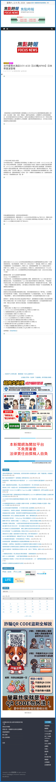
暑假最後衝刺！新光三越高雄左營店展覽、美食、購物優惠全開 (19, 515)
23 (32, 609)
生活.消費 (6, 63)
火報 (46, 754)
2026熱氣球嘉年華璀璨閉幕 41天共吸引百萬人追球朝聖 (18, 508)
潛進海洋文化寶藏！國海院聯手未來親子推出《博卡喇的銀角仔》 (20, 534)
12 (3, 606)
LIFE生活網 (48, 734)
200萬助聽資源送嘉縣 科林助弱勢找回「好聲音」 (16, 539)
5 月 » (30, 616)
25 (47, 609)
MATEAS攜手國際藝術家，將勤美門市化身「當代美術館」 (18, 536)
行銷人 (46, 749)
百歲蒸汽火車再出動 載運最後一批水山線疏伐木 (18, 374)
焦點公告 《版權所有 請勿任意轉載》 (12, 729)
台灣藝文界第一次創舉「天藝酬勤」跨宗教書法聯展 (37, 377)
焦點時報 (27, 9)
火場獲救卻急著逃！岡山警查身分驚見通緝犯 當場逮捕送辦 (19, 554)
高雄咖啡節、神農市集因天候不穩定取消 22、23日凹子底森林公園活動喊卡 (23, 480)
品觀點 (46, 746)
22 (25, 609)
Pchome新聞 (48, 731)
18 (47, 606)
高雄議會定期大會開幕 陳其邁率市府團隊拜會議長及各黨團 (19, 513)
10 (40, 604)
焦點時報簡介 (6, 732)
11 (47, 604)
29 (25, 612)
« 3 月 (26, 616)
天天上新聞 (48, 743)
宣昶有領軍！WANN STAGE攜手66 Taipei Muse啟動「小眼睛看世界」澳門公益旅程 (25, 490)
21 (18, 609)
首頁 (3, 743)
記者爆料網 (48, 765)
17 (40, 606)
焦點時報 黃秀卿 (17, 71)
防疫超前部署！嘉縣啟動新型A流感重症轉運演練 (15, 541)
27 (11, 612)
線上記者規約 (6, 737)
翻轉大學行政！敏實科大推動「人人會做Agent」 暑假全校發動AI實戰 (21, 521)
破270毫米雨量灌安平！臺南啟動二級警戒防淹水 (15, 478)
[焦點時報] (4, 28)
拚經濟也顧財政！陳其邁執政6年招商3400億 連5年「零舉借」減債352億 (23, 549)
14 (18, 606)
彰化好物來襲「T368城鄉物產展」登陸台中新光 (15, 531)
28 (18, 612)
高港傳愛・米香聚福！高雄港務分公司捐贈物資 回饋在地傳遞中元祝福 (21, 544)
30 (32, 612)
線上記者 (4, 734)
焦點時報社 (13, 331)
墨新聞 (46, 751)
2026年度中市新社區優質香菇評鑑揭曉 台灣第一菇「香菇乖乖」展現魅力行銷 (23, 499)
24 (40, 609)
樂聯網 (46, 759)
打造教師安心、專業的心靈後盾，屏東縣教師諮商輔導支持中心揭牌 (21, 510)
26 (3, 612)
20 (11, 609)
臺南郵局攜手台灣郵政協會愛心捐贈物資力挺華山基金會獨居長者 (20, 546)
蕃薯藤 (46, 728)
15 (25, 606)
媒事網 (46, 741)
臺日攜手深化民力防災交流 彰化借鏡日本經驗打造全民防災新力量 (21, 526)
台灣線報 (47, 762)
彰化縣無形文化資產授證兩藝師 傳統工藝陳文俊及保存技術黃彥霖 (21, 528)
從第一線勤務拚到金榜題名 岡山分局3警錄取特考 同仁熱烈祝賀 (20, 485)
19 (3, 609)
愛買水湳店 (24, 71)
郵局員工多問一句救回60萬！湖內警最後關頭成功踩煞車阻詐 (19, 487)
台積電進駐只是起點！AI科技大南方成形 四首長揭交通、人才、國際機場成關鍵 (24, 559)
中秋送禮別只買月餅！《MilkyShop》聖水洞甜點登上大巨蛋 (19, 518)
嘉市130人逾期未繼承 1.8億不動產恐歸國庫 (14, 556)
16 (32, 606)
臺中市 (11, 63)
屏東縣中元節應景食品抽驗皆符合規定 (13, 563)
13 (11, 606)
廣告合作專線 (6, 727)
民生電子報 (48, 757)
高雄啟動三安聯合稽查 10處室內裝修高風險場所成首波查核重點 (20, 523)
